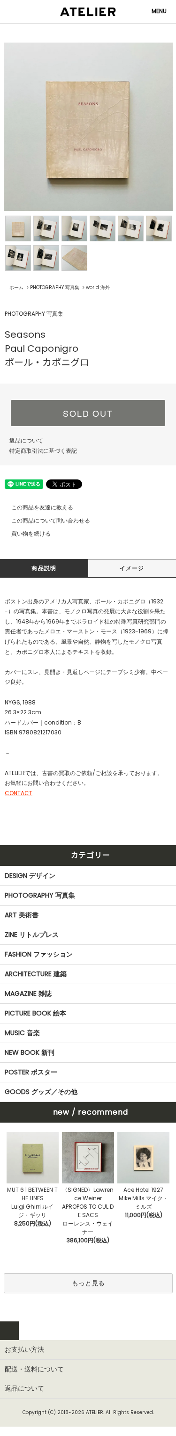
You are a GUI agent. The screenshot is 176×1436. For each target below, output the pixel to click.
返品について (26, 440)
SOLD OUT (88, 413)
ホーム (16, 287)
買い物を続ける (31, 533)
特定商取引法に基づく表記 (43, 451)
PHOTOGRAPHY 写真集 (54, 287)
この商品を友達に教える (42, 507)
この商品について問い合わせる (50, 520)
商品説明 (43, 568)
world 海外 (98, 287)
